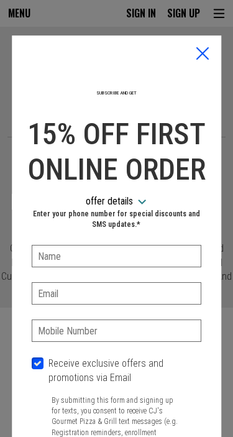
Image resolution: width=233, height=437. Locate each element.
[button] (202, 54)
